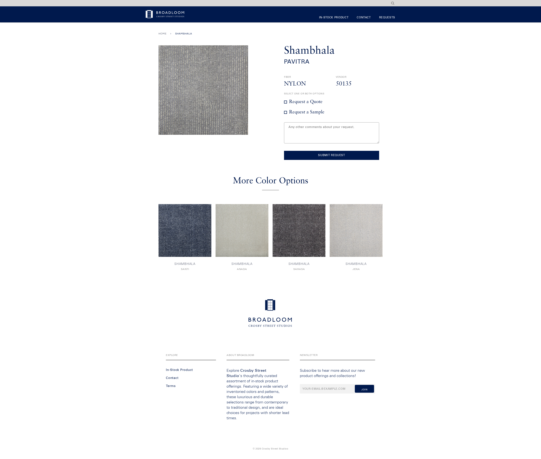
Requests (387, 17)
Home (162, 33)
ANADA (242, 269)
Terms (171, 386)
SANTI (185, 269)
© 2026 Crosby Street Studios (270, 449)
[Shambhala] (184, 230)
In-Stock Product (333, 17)
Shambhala (184, 264)
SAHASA (299, 269)
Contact (364, 17)
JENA (356, 269)
